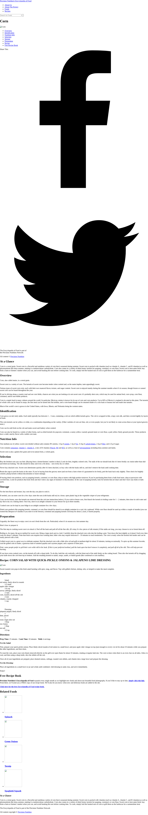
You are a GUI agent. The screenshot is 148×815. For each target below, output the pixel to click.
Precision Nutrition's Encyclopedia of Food (15, 1)
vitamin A (30, 448)
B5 (63, 448)
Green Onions (11, 741)
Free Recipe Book (11, 45)
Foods (7, 9)
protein (66, 444)
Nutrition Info (10, 35)
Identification (9, 33)
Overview (8, 31)
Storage (7, 39)
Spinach (8, 717)
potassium (14, 448)
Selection (8, 37)
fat (77, 444)
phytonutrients (85, 448)
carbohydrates (90, 444)
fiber (103, 444)
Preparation (9, 41)
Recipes (7, 11)
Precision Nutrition (17, 356)
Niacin (52, 448)
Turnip (8, 766)
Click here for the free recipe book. (22, 687)
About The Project (11, 7)
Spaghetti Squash (13, 791)
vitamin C (22, 448)
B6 (57, 448)
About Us (8, 5)
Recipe (7, 43)
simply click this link (136, 681)
